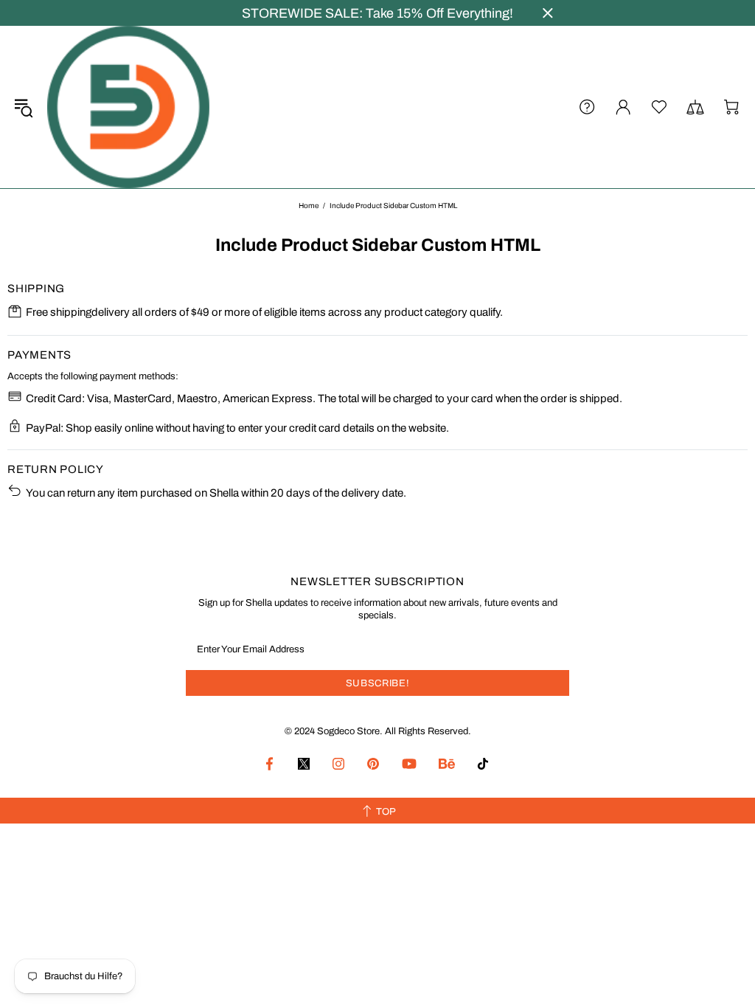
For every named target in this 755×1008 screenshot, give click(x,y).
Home (309, 205)
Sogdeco (128, 107)
